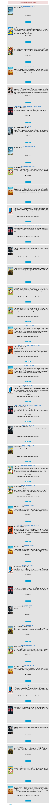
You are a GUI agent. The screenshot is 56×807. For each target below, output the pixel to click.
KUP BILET (28, 62)
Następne (12, 804)
